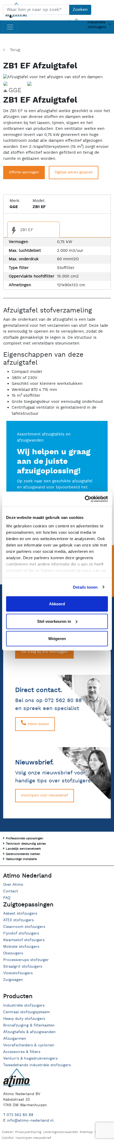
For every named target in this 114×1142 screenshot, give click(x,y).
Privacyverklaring (28, 1132)
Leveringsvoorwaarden (60, 1132)
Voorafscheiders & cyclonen (28, 1045)
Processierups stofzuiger (26, 960)
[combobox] (36, 10)
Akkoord (57, 604)
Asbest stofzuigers (20, 913)
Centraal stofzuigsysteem (26, 1012)
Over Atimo (13, 884)
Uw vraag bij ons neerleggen (44, 652)
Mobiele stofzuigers (21, 946)
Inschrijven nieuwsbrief (33, 1138)
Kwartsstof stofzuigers (24, 940)
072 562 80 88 (20, 1115)
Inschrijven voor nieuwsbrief (44, 795)
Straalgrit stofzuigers (22, 966)
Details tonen (85, 587)
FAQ (6, 898)
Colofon (8, 1138)
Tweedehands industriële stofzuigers (37, 1065)
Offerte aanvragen (24, 172)
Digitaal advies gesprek (74, 172)
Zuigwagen (13, 979)
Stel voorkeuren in (54, 621)
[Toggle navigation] (10, 27)
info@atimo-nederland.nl (30, 1120)
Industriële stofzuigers (24, 1005)
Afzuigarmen (14, 1038)
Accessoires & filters (21, 1052)
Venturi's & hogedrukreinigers (30, 1058)
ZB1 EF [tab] (26, 229)
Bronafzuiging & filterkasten (29, 1025)
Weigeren (57, 638)
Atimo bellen (38, 724)
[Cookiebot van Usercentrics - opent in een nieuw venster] (85, 498)
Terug (15, 49)
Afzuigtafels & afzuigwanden (29, 1032)
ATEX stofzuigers (18, 920)
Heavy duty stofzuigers (24, 1018)
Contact (10, 891)
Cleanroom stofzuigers (24, 926)
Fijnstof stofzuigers (21, 933)
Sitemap (86, 1132)
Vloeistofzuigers (18, 973)
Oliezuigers (13, 953)
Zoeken (80, 9)
